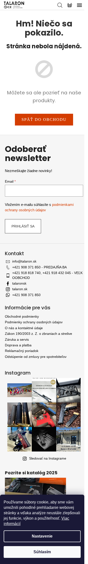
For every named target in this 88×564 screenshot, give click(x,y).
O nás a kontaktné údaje (24, 328)
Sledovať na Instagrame (47, 458)
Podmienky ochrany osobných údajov (34, 322)
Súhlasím (42, 552)
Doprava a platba (18, 345)
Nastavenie (42, 536)
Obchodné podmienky (22, 316)
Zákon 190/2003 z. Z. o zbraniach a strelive (38, 334)
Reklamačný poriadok (21, 351)
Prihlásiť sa (22, 226)
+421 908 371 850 (26, 295)
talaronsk (19, 283)
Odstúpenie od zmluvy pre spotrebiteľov (35, 357)
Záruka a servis (17, 339)
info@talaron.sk (24, 261)
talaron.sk (19, 289)
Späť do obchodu (44, 119)
